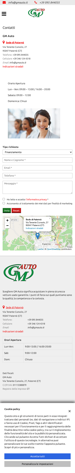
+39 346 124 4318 (21, 58)
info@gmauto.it (18, 2)
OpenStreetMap (54, 249)
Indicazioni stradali (13, 66)
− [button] (7, 225)
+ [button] (7, 220)
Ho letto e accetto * (27, 199)
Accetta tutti (37, 456)
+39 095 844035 (49, 2)
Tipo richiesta (10, 147)
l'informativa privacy (36, 199)
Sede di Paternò (14, 307)
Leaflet (40, 249)
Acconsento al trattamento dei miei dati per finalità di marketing (39, 203)
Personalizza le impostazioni (37, 464)
